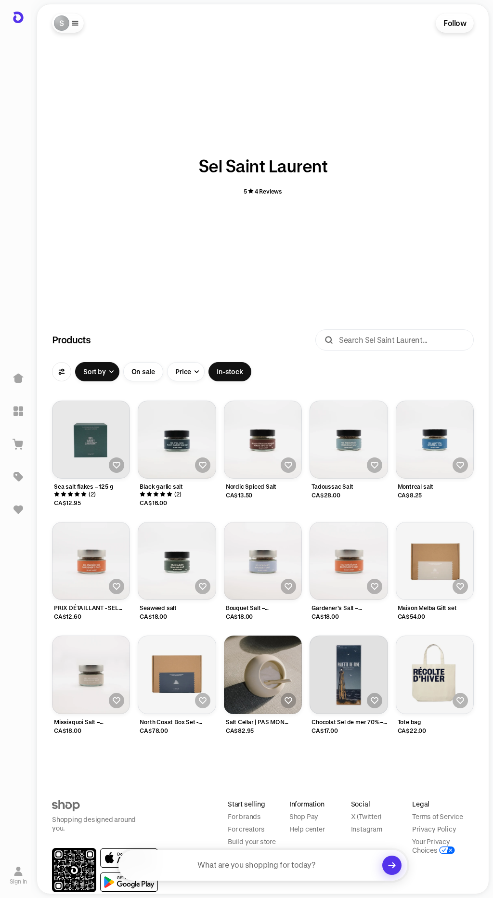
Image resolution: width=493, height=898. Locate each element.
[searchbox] (262, 865)
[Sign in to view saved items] (18, 509)
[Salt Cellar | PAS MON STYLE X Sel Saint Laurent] (263, 675)
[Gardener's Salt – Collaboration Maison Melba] (349, 561)
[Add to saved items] (116, 465)
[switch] (143, 371)
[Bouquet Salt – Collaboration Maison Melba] (263, 561)
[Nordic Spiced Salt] (263, 440)
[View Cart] (18, 444)
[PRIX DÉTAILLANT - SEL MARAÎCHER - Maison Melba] (91, 561)
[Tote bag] (435, 675)
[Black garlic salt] (177, 440)
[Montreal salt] (435, 440)
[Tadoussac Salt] (349, 440)
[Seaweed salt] (177, 561)
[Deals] (18, 476)
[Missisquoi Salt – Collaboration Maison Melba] (91, 675)
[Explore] (18, 411)
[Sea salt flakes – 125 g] (91, 440)
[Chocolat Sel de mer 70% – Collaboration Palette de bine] (349, 675)
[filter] (61, 371)
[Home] (18, 378)
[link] (129, 882)
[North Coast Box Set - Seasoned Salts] (177, 675)
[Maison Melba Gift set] (435, 561)
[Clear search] (392, 865)
